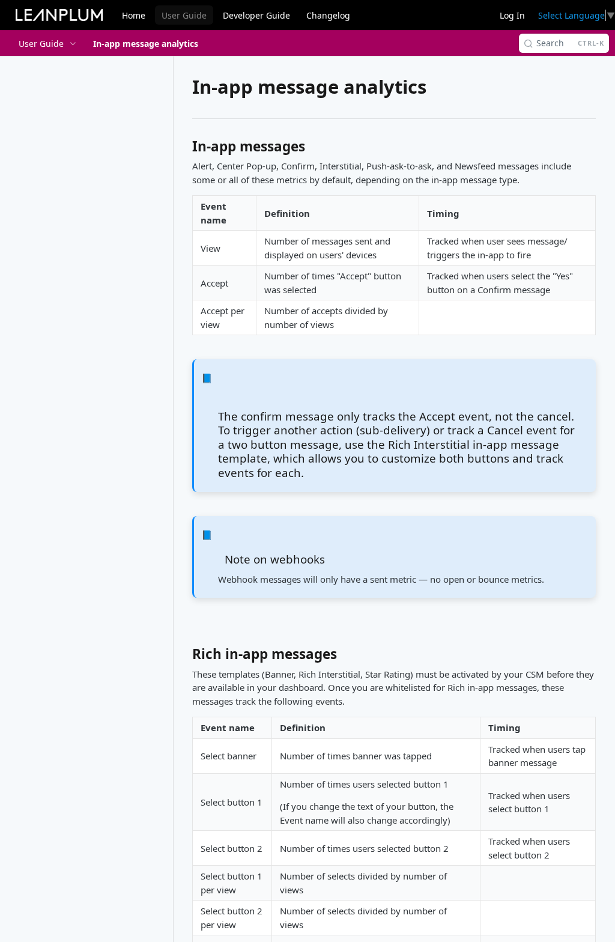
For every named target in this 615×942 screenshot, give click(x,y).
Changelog (328, 15)
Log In (512, 15)
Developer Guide (256, 15)
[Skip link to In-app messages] (184, 149)
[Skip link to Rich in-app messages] (184, 657)
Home (133, 15)
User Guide (184, 15)
